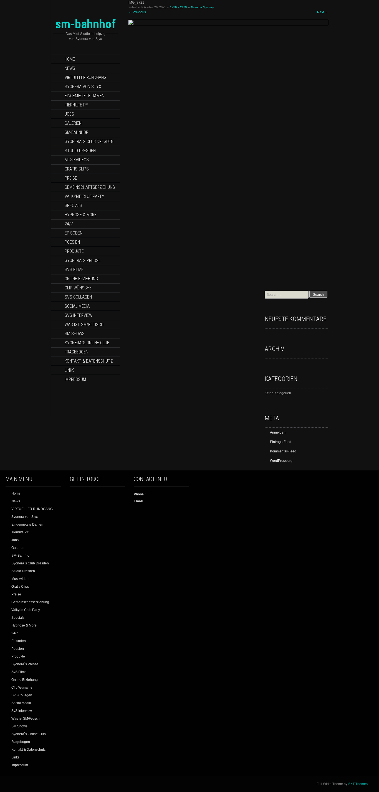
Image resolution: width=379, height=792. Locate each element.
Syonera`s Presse (83, 260)
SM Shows (75, 333)
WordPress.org (281, 461)
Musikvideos (77, 159)
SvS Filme (74, 269)
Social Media (77, 306)
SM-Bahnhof (76, 132)
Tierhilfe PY (76, 105)
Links (70, 370)
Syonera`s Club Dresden (89, 141)
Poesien (72, 242)
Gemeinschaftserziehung (90, 187)
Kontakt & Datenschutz (89, 361)
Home (70, 59)
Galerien (73, 123)
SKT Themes (358, 784)
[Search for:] (287, 295)
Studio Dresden (80, 150)
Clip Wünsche (78, 288)
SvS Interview (78, 315)
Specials (73, 205)
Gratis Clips (77, 169)
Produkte (74, 251)
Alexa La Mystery (202, 7)
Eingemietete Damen (84, 95)
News (70, 68)
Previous (137, 12)
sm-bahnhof (85, 24)
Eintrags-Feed (280, 442)
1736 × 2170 (178, 7)
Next (322, 12)
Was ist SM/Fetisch (84, 324)
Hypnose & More (81, 214)
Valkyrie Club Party (84, 196)
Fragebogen (76, 352)
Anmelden (277, 432)
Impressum (75, 379)
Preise (71, 178)
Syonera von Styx (83, 86)
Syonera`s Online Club (87, 342)
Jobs (69, 114)
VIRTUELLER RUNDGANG (85, 77)
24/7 (69, 223)
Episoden (73, 233)
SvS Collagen (78, 297)
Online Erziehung (81, 278)
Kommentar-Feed (283, 451)
